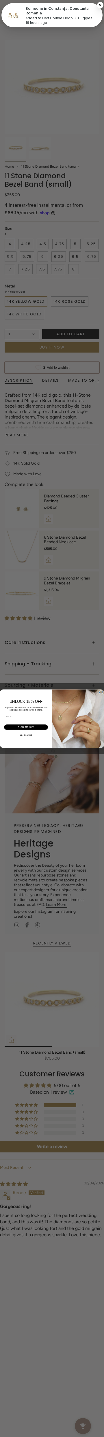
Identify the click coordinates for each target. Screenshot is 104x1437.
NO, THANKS (26, 735)
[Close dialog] (101, 692)
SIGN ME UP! (26, 727)
